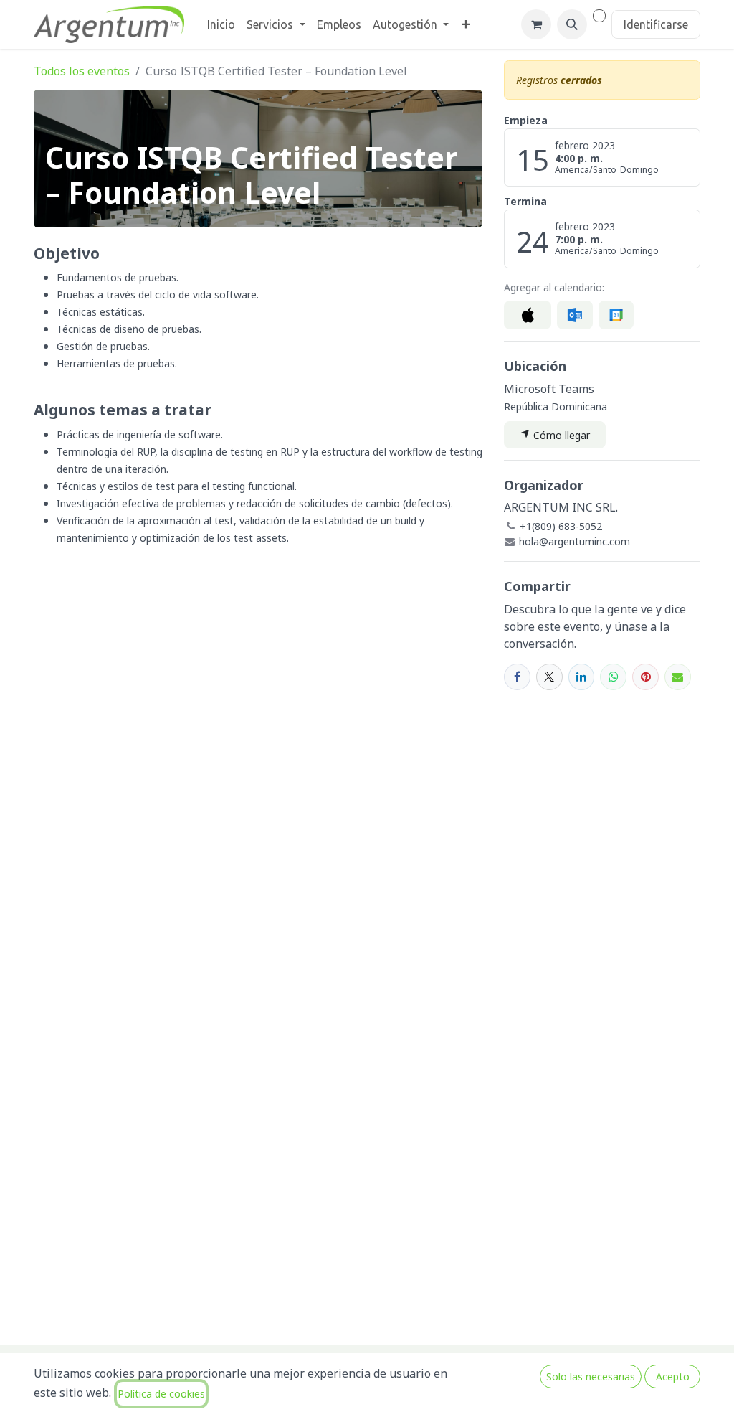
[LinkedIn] (581, 677)
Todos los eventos (82, 71)
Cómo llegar (560, 435)
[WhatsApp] (613, 677)
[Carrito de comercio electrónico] (536, 24)
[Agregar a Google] (616, 315)
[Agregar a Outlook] (574, 315)
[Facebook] (517, 677)
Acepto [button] (673, 1376)
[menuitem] (221, 24)
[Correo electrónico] (677, 677)
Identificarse (656, 24)
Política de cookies (161, 1393)
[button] (572, 24)
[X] (549, 677)
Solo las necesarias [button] (590, 1376)
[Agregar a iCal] (527, 315)
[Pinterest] (645, 677)
